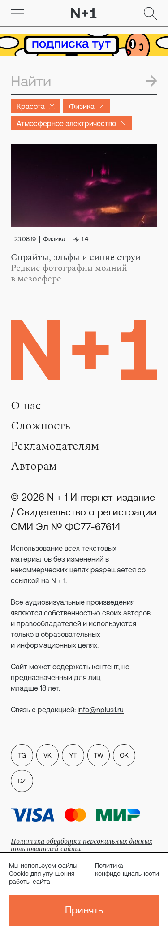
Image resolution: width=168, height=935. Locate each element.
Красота (31, 106)
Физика (82, 106)
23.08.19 (25, 239)
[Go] (17, 13)
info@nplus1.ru (101, 710)
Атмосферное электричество (66, 123)
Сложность (40, 426)
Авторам (34, 466)
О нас (26, 406)
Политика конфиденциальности (127, 869)
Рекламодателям (55, 446)
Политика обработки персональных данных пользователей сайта (81, 845)
